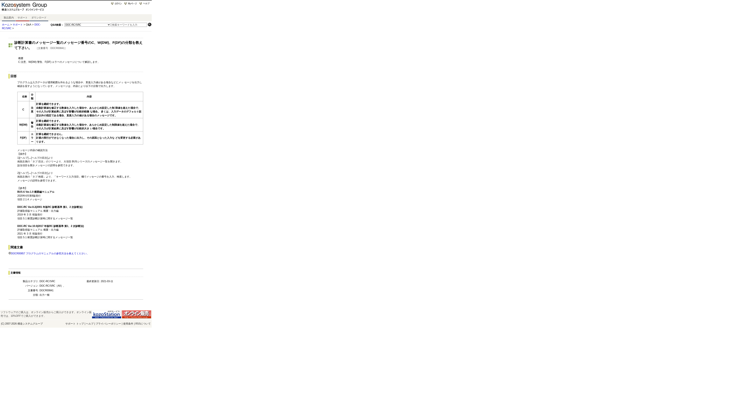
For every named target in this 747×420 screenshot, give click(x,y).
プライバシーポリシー (109, 323)
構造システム (25, 323)
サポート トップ (74, 323)
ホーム (6, 24)
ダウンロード (38, 17)
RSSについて (143, 323)
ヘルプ (90, 323)
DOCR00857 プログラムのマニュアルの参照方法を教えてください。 (50, 253)
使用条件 (128, 323)
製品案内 (9, 17)
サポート (23, 17)
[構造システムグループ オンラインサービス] (29, 7)
